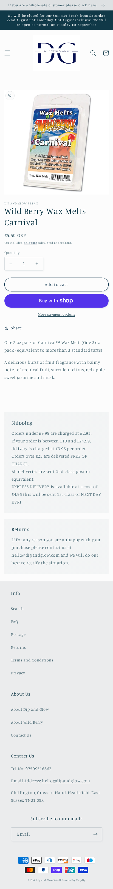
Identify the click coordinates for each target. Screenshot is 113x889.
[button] (7, 53)
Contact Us (21, 735)
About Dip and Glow (30, 709)
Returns (18, 647)
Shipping (30, 242)
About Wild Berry (27, 722)
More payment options (56, 314)
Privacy (18, 673)
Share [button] (16, 327)
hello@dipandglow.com (66, 780)
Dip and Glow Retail (48, 880)
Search (17, 608)
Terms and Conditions (32, 660)
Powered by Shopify (73, 880)
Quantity (11, 252)
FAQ (14, 621)
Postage (18, 634)
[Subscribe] (95, 834)
